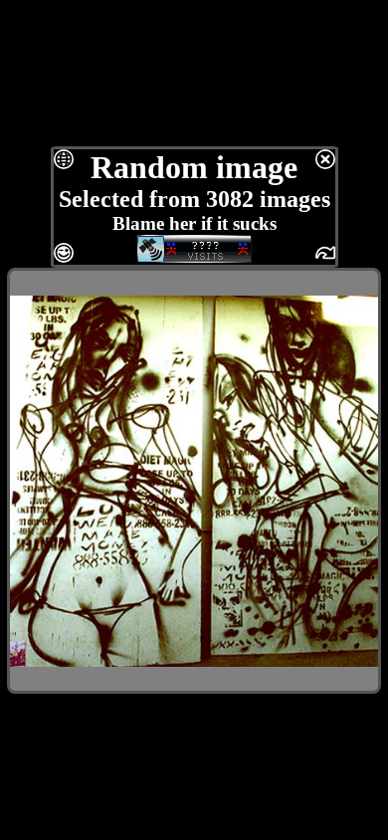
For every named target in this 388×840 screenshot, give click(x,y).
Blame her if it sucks (194, 223)
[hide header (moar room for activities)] (325, 159)
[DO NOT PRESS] (64, 253)
